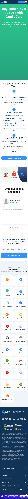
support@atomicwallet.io (18, 411)
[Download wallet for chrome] (19, 428)
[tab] (10, 227)
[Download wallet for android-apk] (9, 428)
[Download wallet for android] (9, 425)
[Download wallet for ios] (19, 424)
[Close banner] (26, 495)
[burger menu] (26, 2)
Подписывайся (14, 256)
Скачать (21, 1)
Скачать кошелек (14, 158)
